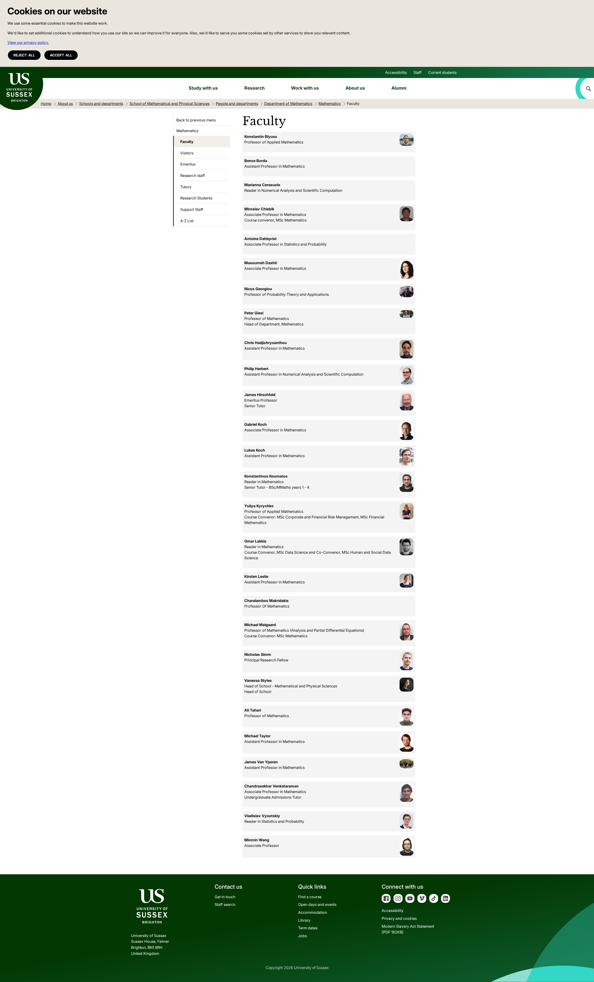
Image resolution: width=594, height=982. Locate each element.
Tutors (185, 187)
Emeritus (187, 164)
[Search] (584, 88)
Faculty (187, 141)
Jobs (302, 935)
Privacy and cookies (399, 918)
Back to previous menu (196, 120)
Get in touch (225, 896)
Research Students (196, 198)
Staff (417, 72)
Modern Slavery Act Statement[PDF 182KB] (408, 929)
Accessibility (396, 72)
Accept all (61, 55)
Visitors (186, 153)
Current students (442, 72)
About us (355, 88)
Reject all (24, 55)
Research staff (192, 175)
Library (304, 920)
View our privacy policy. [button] (28, 42)
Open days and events (317, 904)
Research (254, 88)
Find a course (309, 896)
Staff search (225, 904)
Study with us (203, 88)
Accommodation (312, 912)
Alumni (399, 88)
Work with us (305, 88)
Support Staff (191, 209)
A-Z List (187, 220)
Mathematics (187, 130)
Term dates (307, 928)
